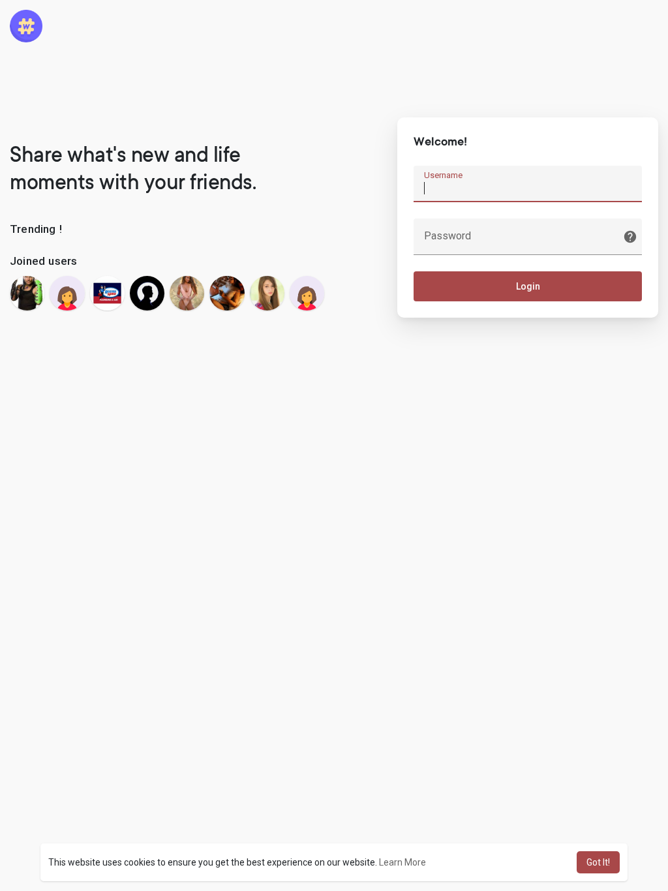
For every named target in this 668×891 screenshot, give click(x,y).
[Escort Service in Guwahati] (267, 293)
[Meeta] (307, 293)
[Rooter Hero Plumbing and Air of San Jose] (107, 293)
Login (528, 286)
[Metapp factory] (147, 293)
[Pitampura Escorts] (226, 293)
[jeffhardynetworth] (27, 293)
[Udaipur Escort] (187, 293)
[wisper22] (67, 293)
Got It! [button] (598, 862)
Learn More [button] (402, 862)
